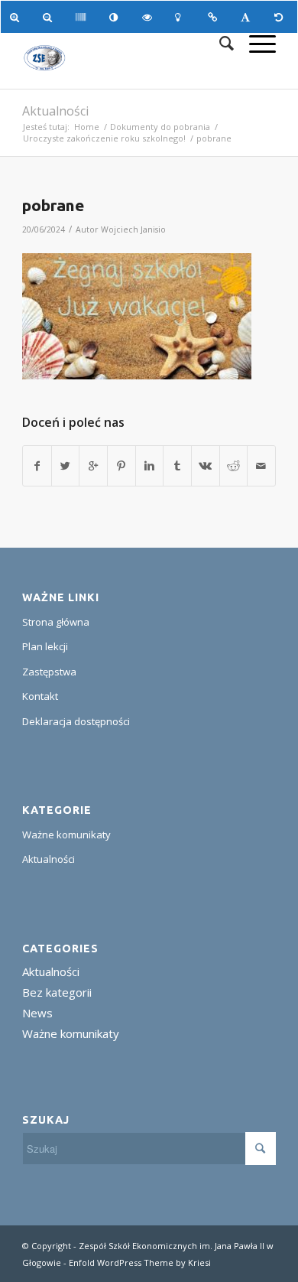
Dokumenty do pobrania (160, 126)
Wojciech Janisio (133, 229)
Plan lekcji (45, 646)
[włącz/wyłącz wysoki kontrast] (116, 17)
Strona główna (55, 622)
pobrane (53, 205)
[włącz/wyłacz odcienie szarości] (82, 17)
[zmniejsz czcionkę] (50, 17)
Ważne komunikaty (66, 834)
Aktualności (55, 110)
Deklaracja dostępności (76, 721)
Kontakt (40, 696)
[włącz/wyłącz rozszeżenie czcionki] (248, 17)
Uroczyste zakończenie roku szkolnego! (104, 138)
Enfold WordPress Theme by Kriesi (140, 1262)
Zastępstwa (49, 671)
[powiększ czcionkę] (17, 17)
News (37, 1012)
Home (86, 126)
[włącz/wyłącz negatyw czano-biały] (149, 17)
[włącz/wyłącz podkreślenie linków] (215, 17)
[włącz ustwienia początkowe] (281, 17)
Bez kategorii (57, 992)
